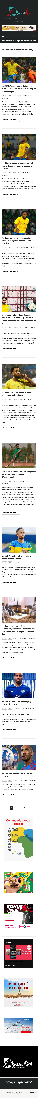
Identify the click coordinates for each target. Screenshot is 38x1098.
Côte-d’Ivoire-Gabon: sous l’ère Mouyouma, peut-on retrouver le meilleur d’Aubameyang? (19, 474)
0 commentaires (31, 562)
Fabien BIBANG (28, 247)
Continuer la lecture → (10, 120)
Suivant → (23, 808)
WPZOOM (33, 1093)
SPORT (4, 95)
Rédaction (26, 95)
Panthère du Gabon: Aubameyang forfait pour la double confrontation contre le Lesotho (18, 166)
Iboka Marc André (29, 327)
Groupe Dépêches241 (19, 1082)
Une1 (10, 95)
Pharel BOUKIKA (28, 708)
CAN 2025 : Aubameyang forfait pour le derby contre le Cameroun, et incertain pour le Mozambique (19, 89)
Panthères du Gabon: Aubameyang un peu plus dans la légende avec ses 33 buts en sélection (18, 240)
